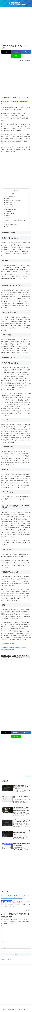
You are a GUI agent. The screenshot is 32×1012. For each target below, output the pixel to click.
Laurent (10, 657)
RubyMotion (10, 659)
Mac (4, 655)
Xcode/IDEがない (10, 213)
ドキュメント (9, 222)
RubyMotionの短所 (10, 207)
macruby (16, 657)
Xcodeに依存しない (10, 202)
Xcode (14, 655)
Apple (20, 655)
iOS (24, 655)
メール (3, 947)
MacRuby (8, 198)
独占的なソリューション (11, 224)
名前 (2, 942)
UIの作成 (8, 215)
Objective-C (23, 657)
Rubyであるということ (11, 196)
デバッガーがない (10, 217)
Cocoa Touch (9, 211)
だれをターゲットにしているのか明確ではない (16, 220)
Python (4, 659)
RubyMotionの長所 (10, 193)
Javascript (5, 657)
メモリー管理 (9, 204)
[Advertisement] (16, 26)
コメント (4, 925)
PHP (29, 657)
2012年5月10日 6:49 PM (6, 900)
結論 (7, 226)
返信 (29, 910)
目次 (14, 190)
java (28, 655)
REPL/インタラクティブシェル (13, 200)
